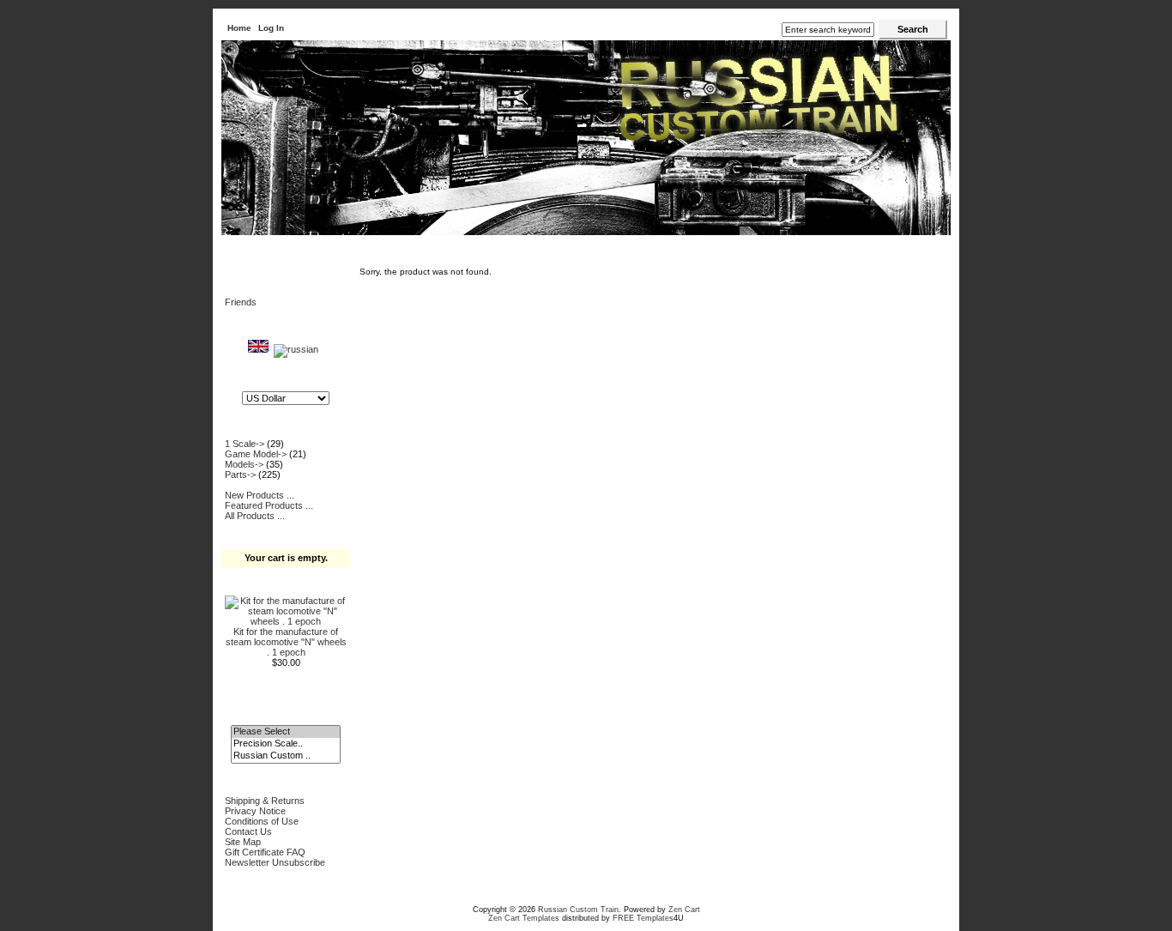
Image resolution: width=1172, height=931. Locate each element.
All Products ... (255, 516)
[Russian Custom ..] (285, 756)
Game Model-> (256, 454)
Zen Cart (684, 909)
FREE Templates (643, 918)
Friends (241, 302)
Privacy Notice (255, 811)
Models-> (244, 464)
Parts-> (240, 474)
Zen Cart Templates (523, 918)
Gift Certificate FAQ (265, 852)
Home (239, 28)
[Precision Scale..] (285, 744)
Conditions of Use (262, 821)
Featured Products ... (269, 505)
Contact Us (248, 831)
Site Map (243, 842)
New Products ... (259, 495)
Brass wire (334, 247)
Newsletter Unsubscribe (275, 862)
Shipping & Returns (265, 800)
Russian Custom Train (578, 909)
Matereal (281, 247)
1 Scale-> (244, 443)
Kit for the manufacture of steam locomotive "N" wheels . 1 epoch (286, 641)
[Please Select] (285, 732)
